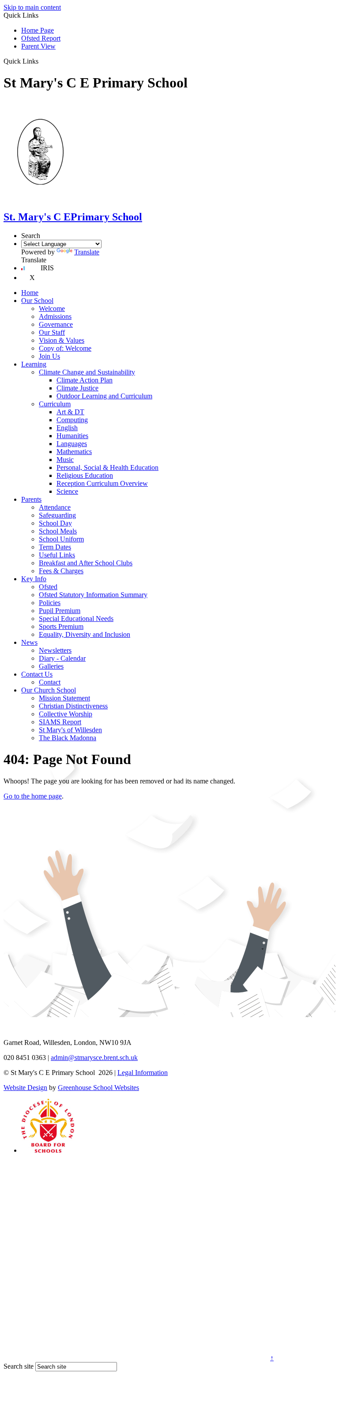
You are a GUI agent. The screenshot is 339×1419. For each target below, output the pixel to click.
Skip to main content (32, 7)
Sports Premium (61, 626)
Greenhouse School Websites (98, 1087)
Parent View (38, 46)
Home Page (37, 30)
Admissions (55, 316)
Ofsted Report (40, 38)
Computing (72, 420)
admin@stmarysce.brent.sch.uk (94, 1057)
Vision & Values (61, 340)
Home (29, 292)
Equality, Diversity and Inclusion (84, 634)
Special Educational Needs (76, 618)
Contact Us (37, 674)
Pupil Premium (59, 610)
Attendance (55, 507)
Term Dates (55, 547)
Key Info (33, 579)
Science (67, 491)
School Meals (58, 531)
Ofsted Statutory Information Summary (93, 594)
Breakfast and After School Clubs (85, 563)
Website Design (25, 1087)
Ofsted (48, 586)
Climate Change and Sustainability (87, 372)
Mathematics (74, 451)
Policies (49, 602)
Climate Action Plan (84, 380)
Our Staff (52, 332)
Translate (86, 252)
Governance (56, 324)
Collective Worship (65, 714)
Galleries (51, 666)
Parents (31, 499)
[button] (41, 61)
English (67, 427)
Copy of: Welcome (65, 348)
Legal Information (142, 1072)
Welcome (52, 308)
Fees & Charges (61, 571)
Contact (49, 682)
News (29, 642)
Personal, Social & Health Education (107, 467)
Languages (71, 443)
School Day (55, 523)
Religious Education (84, 475)
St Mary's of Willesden (70, 730)
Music (65, 459)
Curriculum (55, 404)
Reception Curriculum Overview (102, 483)
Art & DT (70, 412)
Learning (33, 364)
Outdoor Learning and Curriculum (104, 396)
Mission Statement (64, 698)
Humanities (72, 435)
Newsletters (55, 650)
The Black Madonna (67, 738)
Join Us (49, 356)
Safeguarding (57, 515)
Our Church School (48, 690)
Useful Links (57, 555)
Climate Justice (77, 388)
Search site (19, 1366)
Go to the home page (33, 796)
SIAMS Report (60, 722)
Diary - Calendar (62, 658)
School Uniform (61, 539)
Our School (37, 300)
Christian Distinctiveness (73, 706)
